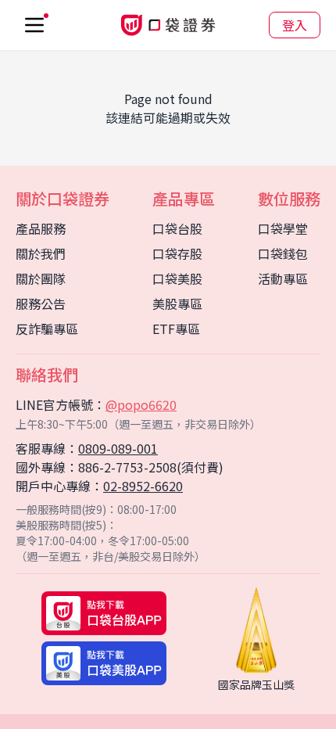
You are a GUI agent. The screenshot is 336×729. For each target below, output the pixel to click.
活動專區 (283, 278)
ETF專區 (176, 328)
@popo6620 (141, 404)
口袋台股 (177, 228)
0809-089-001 (118, 448)
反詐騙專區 (47, 328)
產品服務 (41, 228)
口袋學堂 (283, 228)
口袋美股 (177, 278)
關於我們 (41, 253)
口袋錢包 (283, 253)
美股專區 (177, 303)
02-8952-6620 (143, 485)
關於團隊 (41, 278)
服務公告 (41, 303)
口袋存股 (177, 253)
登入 (294, 25)
